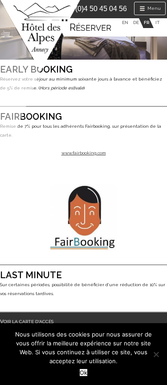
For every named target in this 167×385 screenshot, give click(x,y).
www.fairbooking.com (83, 152)
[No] (155, 354)
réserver (90, 27)
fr (146, 22)
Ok (83, 372)
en (125, 22)
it (157, 22)
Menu (153, 8)
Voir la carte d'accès (26, 321)
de (136, 22)
